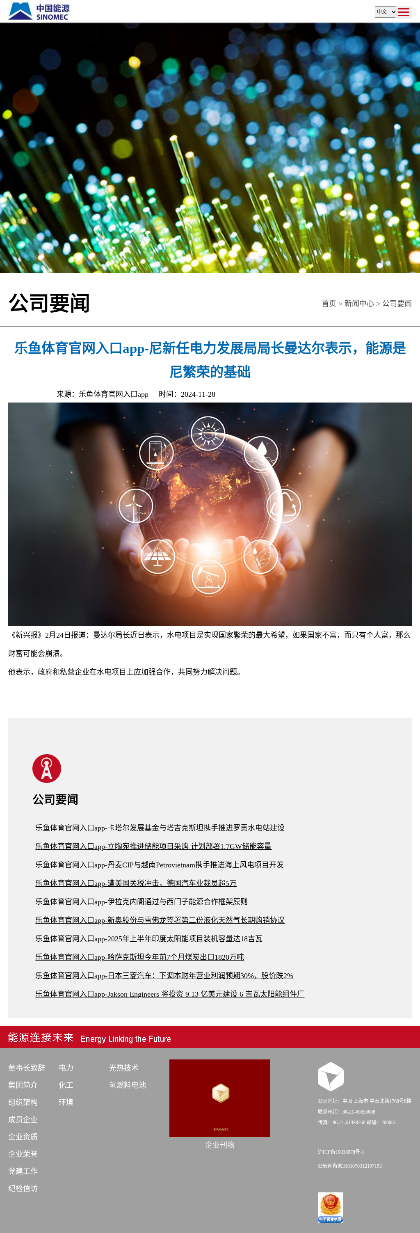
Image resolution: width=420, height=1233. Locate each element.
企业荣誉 (23, 1154)
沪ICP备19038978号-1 (341, 1152)
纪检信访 (23, 1189)
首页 (329, 304)
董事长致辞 (26, 1068)
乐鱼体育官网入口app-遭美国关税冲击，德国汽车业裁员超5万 (136, 883)
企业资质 (23, 1137)
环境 (66, 1102)
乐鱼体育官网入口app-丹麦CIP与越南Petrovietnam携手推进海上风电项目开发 (159, 865)
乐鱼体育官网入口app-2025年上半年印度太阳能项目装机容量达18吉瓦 (148, 939)
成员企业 (23, 1120)
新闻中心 (359, 304)
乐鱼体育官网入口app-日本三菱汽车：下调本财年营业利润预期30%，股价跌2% (164, 976)
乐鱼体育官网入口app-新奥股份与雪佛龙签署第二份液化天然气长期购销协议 (160, 920)
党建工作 (23, 1171)
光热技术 (124, 1068)
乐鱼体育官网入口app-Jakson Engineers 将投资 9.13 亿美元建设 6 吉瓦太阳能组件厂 (169, 994)
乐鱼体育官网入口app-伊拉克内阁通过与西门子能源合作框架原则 (141, 902)
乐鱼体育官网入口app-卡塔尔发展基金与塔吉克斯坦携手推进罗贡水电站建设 (160, 828)
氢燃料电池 (127, 1085)
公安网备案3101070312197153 (350, 1166)
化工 (66, 1085)
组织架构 (23, 1102)
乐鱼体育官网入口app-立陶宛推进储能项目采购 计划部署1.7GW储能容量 (153, 846)
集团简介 (23, 1085)
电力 (66, 1068)
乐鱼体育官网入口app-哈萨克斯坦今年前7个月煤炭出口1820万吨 (139, 957)
